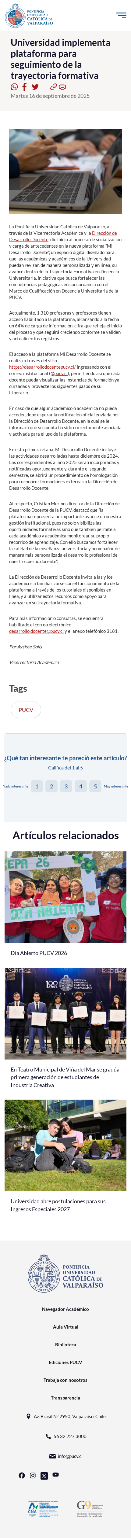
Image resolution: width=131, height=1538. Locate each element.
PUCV (26, 709)
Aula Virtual (65, 1327)
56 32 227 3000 (70, 1436)
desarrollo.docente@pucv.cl (36, 631)
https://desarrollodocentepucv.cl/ (42, 367)
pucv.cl (61, 373)
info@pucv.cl (70, 1456)
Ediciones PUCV (65, 1362)
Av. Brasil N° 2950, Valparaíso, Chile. (70, 1416)
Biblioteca (65, 1344)
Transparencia (65, 1397)
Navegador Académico (65, 1309)
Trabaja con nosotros (65, 1380)
